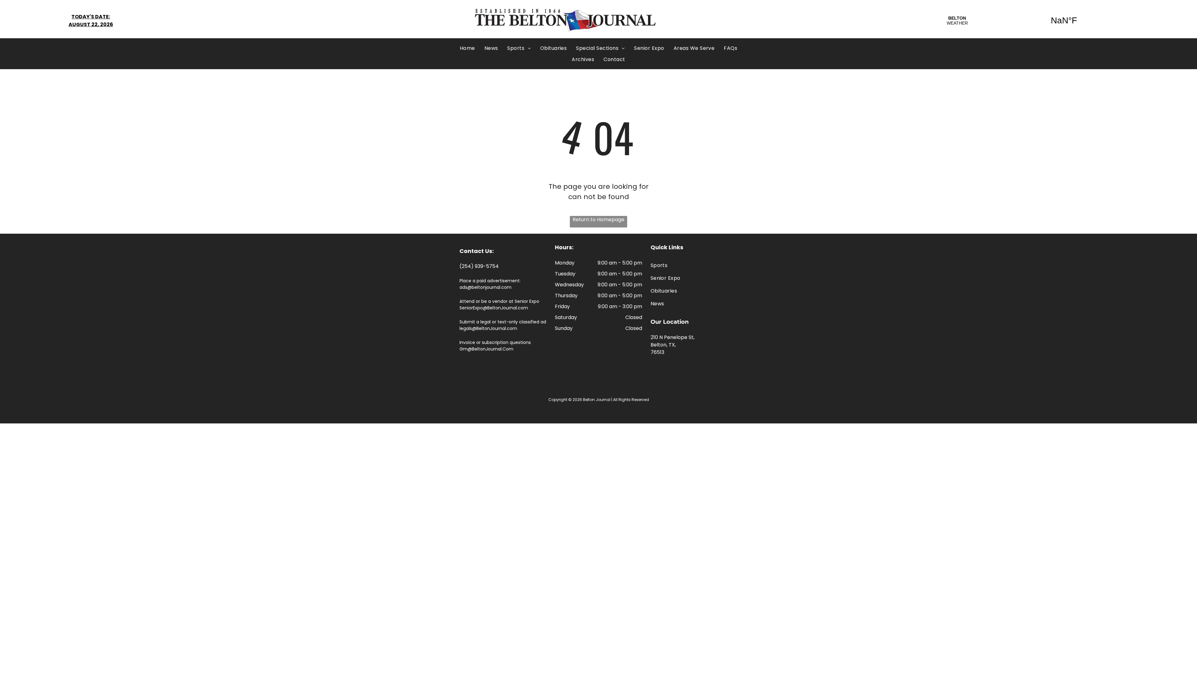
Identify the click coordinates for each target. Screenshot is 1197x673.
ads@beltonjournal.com (485, 287)
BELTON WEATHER (1010, 20)
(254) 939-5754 (479, 266)
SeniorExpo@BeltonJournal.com (493, 308)
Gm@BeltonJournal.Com (486, 349)
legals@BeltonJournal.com (488, 328)
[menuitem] (467, 48)
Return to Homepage (598, 219)
